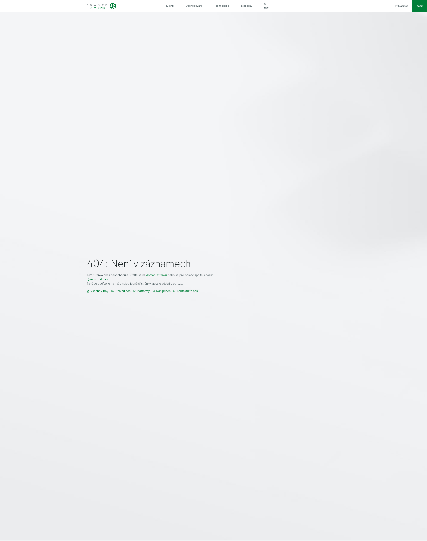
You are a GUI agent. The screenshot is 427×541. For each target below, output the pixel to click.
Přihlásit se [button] (401, 6)
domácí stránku (156, 275)
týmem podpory (97, 279)
